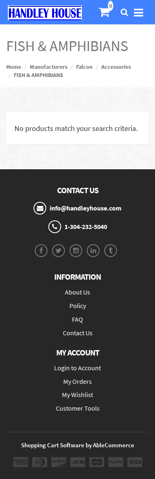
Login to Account (77, 368)
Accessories (116, 66)
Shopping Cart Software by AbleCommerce (77, 445)
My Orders (77, 381)
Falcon (84, 66)
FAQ (77, 319)
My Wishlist (77, 394)
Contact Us (78, 333)
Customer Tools (78, 408)
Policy (77, 305)
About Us (77, 292)
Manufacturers (48, 66)
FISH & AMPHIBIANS (38, 75)
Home (13, 66)
